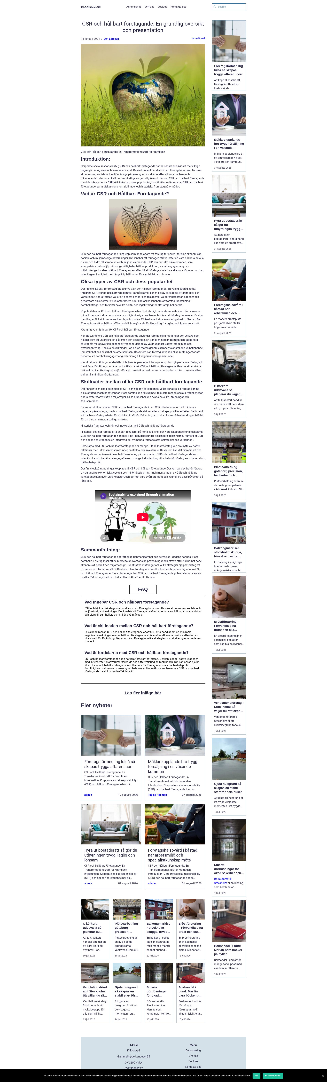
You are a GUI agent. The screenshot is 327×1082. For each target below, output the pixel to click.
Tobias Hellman (157, 794)
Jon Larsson (111, 38)
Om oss (149, 6)
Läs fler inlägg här (143, 693)
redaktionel (198, 38)
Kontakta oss (178, 6)
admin (88, 794)
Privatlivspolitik (273, 1075)
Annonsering (134, 6)
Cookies (162, 6)
